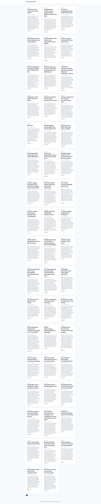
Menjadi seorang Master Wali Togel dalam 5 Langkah (66, 127)
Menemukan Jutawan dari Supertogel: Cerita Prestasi (67, 301)
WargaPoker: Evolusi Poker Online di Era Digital (32, 98)
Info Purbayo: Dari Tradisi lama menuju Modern (32, 11)
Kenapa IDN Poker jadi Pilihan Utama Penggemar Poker (33, 471)
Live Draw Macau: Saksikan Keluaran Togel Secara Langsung (33, 359)
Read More (63, 29)
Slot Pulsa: (30, 125)
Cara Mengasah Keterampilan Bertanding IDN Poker (67, 359)
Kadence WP (59, 501)
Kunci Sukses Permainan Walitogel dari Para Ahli (66, 184)
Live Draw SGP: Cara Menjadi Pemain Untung (32, 301)
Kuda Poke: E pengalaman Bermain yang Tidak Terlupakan (67, 413)
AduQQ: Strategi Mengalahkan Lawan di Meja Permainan (33, 241)
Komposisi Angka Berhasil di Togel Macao (65, 241)
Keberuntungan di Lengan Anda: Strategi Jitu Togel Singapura (67, 443)
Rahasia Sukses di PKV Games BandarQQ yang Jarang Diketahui (33, 40)
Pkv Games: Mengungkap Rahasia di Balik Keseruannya (67, 11)
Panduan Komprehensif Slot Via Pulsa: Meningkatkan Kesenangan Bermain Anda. (33, 273)
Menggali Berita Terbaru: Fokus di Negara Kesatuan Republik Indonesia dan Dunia (50, 13)
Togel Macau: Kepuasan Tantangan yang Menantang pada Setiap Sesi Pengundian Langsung (67, 70)
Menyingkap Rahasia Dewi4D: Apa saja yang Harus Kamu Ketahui (67, 386)
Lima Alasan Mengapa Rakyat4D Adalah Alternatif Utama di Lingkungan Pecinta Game (50, 273)
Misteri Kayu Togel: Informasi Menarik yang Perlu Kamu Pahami (50, 359)
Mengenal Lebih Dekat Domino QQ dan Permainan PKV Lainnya (50, 98)
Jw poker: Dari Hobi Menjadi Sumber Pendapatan (66, 213)
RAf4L (29, 14)
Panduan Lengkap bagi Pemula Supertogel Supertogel (50, 301)
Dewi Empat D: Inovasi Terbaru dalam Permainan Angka (50, 471)
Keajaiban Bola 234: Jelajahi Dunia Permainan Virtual (49, 213)
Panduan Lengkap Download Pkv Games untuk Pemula (67, 40)
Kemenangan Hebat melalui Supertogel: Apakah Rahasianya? (32, 155)
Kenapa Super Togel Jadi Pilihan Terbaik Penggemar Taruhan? (33, 386)
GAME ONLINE (29, 65)
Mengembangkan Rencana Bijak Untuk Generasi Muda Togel (50, 127)
